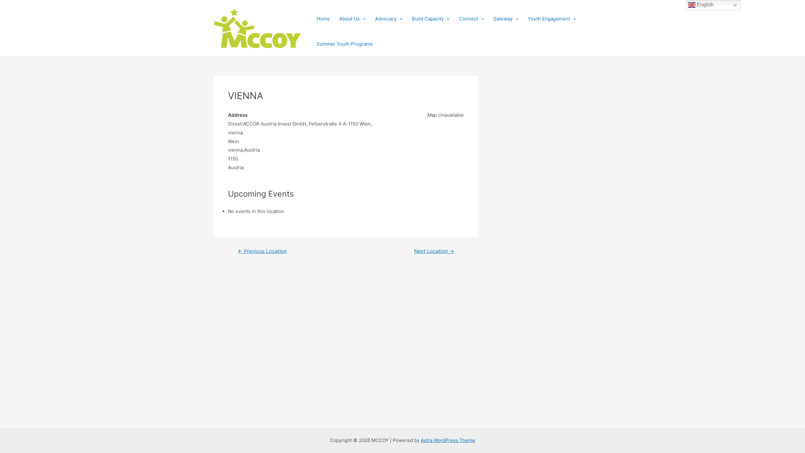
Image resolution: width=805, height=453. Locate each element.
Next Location (434, 251)
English (705, 4)
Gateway (503, 19)
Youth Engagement (549, 19)
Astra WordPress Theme (448, 440)
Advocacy (386, 19)
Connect (468, 19)
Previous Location (262, 251)
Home (323, 19)
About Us (349, 19)
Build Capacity (428, 19)
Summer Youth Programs (345, 44)
